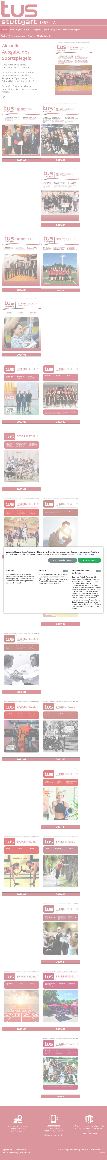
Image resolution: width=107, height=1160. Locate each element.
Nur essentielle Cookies (62, 560)
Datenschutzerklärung (85, 554)
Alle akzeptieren (89, 560)
